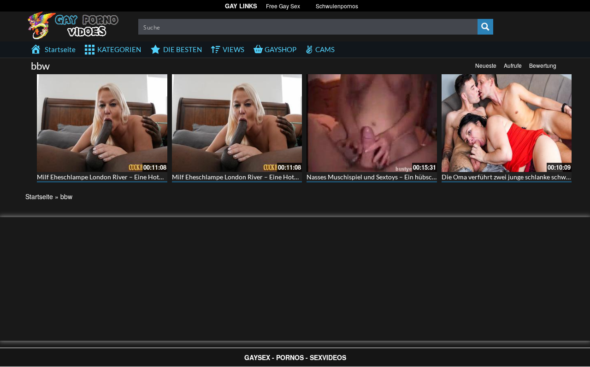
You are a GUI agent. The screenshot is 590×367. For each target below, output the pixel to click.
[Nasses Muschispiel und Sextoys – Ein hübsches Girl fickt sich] (372, 123)
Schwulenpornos (337, 6)
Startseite (39, 196)
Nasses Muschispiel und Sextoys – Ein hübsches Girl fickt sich (394, 177)
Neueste (485, 65)
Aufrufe (513, 65)
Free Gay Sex (283, 6)
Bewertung (542, 65)
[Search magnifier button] (485, 27)
